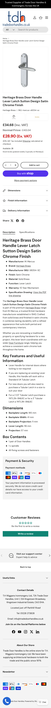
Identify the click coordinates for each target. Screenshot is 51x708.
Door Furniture (16, 342)
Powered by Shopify (32, 701)
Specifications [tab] (27, 232)
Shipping (26, 141)
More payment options (25, 180)
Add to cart (34, 165)
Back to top (25, 567)
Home (5, 38)
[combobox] (25, 30)
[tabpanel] (25, 344)
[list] (25, 70)
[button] (41, 18)
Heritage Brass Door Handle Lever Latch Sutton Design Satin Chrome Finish (23, 42)
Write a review (25, 533)
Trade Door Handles (16, 701)
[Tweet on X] (12, 220)
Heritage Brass (9, 110)
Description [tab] (9, 232)
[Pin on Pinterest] (23, 220)
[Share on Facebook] (17, 220)
